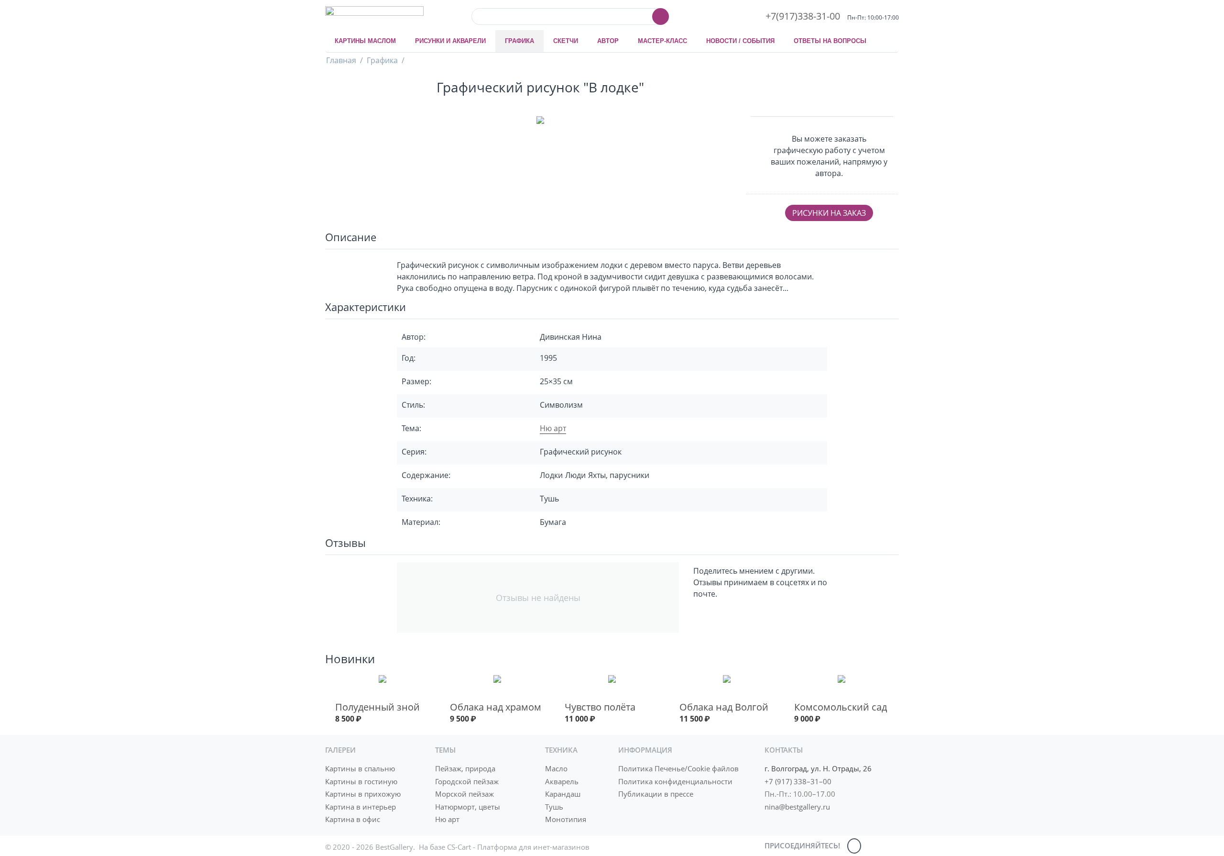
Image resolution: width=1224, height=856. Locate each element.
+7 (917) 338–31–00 (798, 781)
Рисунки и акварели (450, 40)
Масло (556, 768)
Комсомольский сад (840, 707)
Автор (608, 40)
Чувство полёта (600, 707)
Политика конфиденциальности (675, 781)
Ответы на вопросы (830, 40)
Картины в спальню (360, 768)
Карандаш (562, 794)
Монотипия (565, 819)
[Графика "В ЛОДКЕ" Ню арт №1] (540, 121)
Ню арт (553, 428)
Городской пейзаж (467, 781)
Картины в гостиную (361, 781)
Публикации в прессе (655, 794)
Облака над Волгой (723, 707)
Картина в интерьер (360, 807)
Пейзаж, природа (465, 768)
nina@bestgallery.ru (797, 807)
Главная (341, 60)
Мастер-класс (662, 40)
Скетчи (565, 40)
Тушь (554, 807)
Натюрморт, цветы (467, 807)
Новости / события (740, 40)
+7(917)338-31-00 (802, 16)
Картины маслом (365, 40)
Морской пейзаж (464, 794)
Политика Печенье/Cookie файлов (678, 768)
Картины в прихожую (363, 794)
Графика (519, 40)
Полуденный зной (377, 707)
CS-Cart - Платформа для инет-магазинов (518, 847)
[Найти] (660, 16)
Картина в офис (352, 819)
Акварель (562, 781)
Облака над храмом (495, 707)
